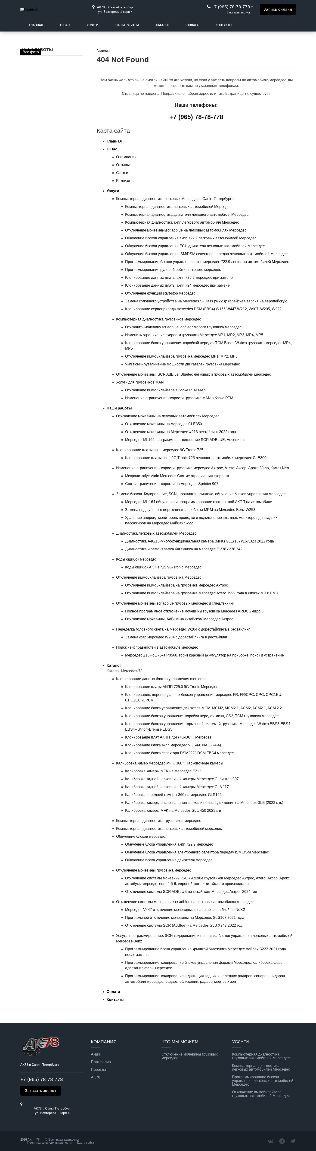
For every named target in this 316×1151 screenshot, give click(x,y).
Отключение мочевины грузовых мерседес (189, 1056)
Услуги (92, 25)
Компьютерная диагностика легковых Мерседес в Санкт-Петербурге (175, 199)
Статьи (122, 173)
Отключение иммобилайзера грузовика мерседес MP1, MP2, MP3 (181, 356)
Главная (36, 25)
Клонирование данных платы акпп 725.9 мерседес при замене (179, 277)
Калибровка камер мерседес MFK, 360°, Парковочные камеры (169, 763)
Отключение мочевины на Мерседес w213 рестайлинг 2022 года (180, 432)
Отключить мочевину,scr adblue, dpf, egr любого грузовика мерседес (183, 327)
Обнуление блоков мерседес (141, 836)
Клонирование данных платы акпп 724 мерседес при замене (177, 285)
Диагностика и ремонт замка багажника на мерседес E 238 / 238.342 (183, 549)
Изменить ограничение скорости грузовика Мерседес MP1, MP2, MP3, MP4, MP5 (194, 335)
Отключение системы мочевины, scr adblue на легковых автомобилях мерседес (185, 902)
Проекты (98, 1070)
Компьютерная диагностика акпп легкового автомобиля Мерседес (182, 222)
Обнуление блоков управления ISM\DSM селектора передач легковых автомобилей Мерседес (206, 254)
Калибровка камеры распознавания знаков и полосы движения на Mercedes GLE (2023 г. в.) (204, 803)
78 (38, 1139)
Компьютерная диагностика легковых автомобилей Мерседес (178, 207)
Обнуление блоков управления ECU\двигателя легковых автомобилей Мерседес (195, 246)
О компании (126, 157)
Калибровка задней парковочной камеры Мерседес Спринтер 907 (182, 779)
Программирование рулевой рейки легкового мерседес (173, 270)
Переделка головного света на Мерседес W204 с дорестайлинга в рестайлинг (183, 629)
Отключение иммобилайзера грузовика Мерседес (158, 577)
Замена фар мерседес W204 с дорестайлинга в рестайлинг (176, 637)
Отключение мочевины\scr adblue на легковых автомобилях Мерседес (185, 230)
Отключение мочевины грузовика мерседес (153, 870)
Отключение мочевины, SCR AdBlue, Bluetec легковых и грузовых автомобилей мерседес (193, 374)
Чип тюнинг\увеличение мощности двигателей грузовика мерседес (182, 364)
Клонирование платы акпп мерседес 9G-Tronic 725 (159, 450)
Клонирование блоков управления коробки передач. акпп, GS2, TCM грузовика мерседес (202, 716)
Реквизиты (125, 181)
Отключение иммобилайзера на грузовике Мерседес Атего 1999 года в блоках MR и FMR (201, 593)
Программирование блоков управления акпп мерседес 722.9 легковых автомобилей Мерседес (207, 262)
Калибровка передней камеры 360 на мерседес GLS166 (173, 795)
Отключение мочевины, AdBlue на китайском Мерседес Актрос (179, 619)
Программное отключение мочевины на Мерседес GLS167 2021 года (184, 918)
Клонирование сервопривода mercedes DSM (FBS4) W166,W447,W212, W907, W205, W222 (203, 309)
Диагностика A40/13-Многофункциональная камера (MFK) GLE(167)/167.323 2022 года (199, 541)
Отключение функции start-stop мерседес (160, 293)
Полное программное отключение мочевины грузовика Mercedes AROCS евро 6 (194, 611)
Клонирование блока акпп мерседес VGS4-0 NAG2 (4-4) (173, 745)
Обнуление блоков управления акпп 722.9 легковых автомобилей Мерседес (190, 238)
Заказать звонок (238, 12)
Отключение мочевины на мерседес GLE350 (163, 424)
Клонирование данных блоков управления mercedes (161, 679)
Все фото (31, 52)
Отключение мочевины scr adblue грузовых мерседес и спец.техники (175, 603)
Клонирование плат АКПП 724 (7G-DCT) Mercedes (168, 737)
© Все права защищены (61, 1139)
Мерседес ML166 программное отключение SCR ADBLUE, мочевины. (185, 440)
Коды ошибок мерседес (136, 559)
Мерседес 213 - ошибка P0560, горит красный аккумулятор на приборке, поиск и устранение (204, 655)
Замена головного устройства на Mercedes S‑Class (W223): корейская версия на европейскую (206, 301)
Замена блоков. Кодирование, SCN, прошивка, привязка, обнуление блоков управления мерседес (200, 494)
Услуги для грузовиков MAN (140, 382)
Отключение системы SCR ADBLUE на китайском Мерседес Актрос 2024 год (191, 892)
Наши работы (127, 25)
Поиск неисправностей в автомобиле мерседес (157, 647)
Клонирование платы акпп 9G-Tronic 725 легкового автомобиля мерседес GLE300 (195, 458)
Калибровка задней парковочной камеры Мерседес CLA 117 (177, 787)
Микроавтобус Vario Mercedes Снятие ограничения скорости (177, 476)
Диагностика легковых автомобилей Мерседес (156, 533)
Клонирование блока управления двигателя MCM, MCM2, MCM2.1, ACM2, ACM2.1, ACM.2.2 (203, 708)
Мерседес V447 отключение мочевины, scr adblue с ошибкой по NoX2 (185, 910)
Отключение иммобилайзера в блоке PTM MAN (165, 390)
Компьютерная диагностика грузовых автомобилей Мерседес (261, 1056)
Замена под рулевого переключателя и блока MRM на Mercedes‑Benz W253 (190, 510)
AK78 (95, 1077)
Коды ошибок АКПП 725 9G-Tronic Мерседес (163, 567)
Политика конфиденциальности (49, 1142)
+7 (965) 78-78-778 (231, 6)
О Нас (65, 25)
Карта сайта (85, 1142)
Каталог (162, 25)
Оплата (192, 25)
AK (30, 1139)
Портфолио (101, 1062)
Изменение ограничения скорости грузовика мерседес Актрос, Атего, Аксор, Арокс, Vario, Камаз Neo (202, 468)
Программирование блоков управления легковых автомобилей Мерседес (262, 1080)
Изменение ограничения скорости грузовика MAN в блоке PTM (179, 398)
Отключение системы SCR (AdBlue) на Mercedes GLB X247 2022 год (183, 925)
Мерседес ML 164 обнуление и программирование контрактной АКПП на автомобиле (198, 502)
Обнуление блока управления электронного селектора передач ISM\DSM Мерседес (197, 852)
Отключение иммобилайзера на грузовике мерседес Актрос (176, 585)
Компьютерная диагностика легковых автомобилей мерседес (169, 829)
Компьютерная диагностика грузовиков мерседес (158, 319)
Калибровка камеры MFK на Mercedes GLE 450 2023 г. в (173, 810)
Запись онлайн (277, 9)
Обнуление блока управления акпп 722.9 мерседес (169, 844)
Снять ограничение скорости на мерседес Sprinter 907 (171, 484)
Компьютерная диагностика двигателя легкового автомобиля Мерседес (186, 214)
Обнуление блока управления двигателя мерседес (168, 860)
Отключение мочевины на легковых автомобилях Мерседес (167, 416)
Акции (96, 1054)
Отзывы (123, 165)
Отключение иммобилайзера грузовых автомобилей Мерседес (261, 1094)
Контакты (224, 25)
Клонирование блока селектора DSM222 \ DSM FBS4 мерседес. (180, 753)
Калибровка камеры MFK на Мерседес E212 (163, 771)
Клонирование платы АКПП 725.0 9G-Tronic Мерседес (171, 687)
